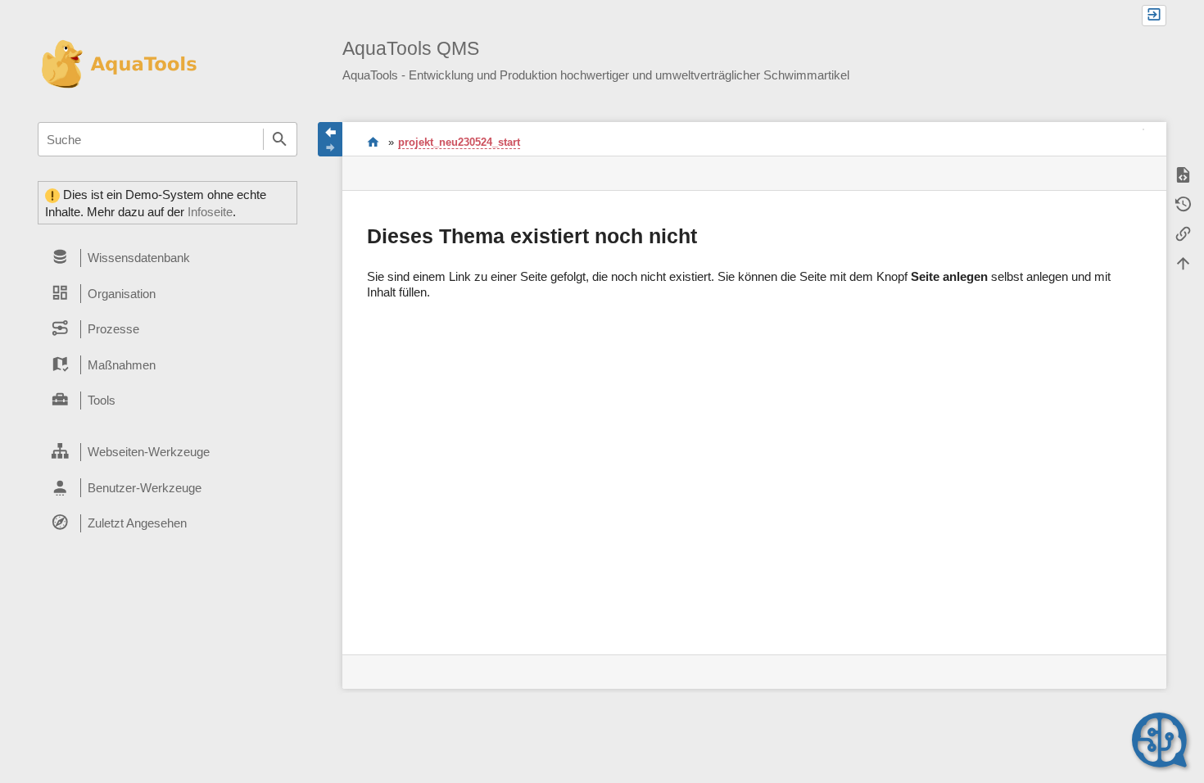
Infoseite (210, 212)
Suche (280, 139)
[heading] (167, 258)
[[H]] (117, 63)
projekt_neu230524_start (459, 142)
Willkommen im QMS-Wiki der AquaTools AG (373, 142)
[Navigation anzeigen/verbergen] (330, 139)
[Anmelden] (1154, 15)
